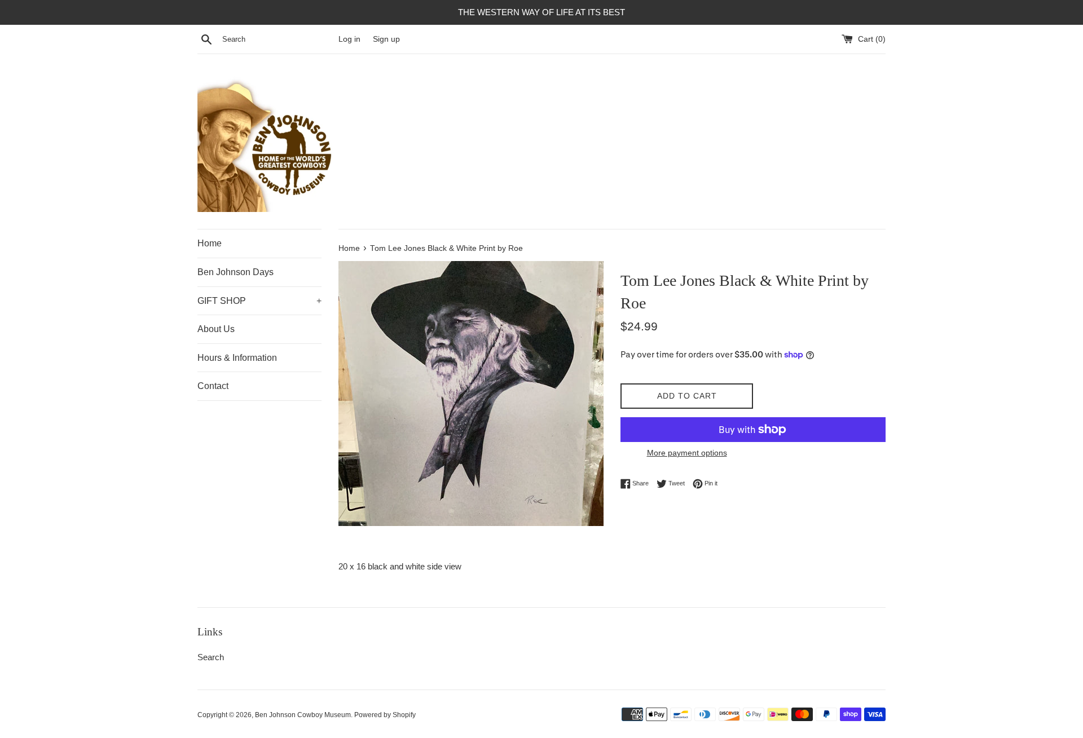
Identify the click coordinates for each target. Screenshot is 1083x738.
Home (209, 243)
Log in (349, 39)
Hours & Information (237, 358)
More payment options (687, 452)
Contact (212, 386)
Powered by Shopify (385, 715)
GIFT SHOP (259, 301)
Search (210, 657)
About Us (216, 329)
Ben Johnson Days (235, 272)
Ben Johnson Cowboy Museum (303, 715)
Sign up (386, 39)
